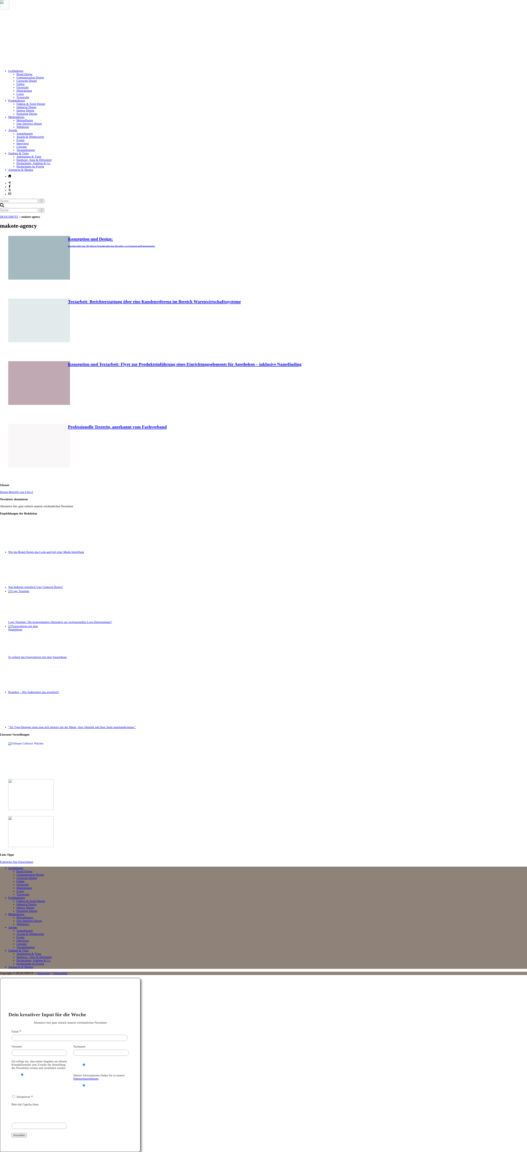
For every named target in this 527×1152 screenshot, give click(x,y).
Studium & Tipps (18, 153)
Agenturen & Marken (20, 169)
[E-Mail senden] (9, 193)
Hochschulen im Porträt (30, 166)
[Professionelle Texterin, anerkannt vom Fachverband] (39, 466)
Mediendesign (16, 117)
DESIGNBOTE (9, 216)
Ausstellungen (24, 133)
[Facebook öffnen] (9, 186)
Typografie (22, 97)
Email (16, 1031)
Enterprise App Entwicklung (16, 862)
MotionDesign (24, 120)
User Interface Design (29, 123)
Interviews (22, 143)
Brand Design (24, 74)
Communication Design (30, 77)
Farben (20, 84)
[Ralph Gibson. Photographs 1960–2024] (267, 832)
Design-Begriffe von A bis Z (16, 492)
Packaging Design (26, 113)
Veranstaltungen (25, 150)
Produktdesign (16, 100)
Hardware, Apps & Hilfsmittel (34, 160)
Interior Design (25, 110)
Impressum (43, 973)
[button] (2, 206)
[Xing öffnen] (9, 182)
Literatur (21, 146)
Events (20, 140)
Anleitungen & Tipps (28, 156)
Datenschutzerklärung (85, 1078)
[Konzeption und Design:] (39, 278)
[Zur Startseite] (62, 64)
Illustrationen (24, 90)
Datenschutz (60, 973)
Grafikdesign (15, 71)
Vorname (17, 1046)
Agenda (12, 130)
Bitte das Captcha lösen (25, 1104)
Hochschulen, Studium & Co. (33, 163)
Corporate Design (26, 80)
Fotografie (22, 87)
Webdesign (22, 127)
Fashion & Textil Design (30, 103)
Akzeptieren (24, 1096)
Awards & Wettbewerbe (30, 136)
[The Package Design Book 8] (267, 795)
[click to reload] (32, 1113)
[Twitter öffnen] (9, 190)
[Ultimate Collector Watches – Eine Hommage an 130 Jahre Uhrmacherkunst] (267, 758)
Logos (20, 94)
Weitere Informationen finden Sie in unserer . (99, 1077)
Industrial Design (26, 107)
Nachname (79, 1046)
